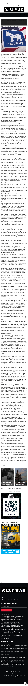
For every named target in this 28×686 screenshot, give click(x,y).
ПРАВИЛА (20, 671)
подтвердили (21, 379)
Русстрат (3, 465)
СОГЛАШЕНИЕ (13, 671)
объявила (19, 195)
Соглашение (13, 1)
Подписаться (6, 610)
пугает (12, 345)
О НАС (7, 671)
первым (20, 169)
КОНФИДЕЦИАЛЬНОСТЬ (14, 673)
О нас (7, 1)
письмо (20, 425)
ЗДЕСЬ (17, 677)
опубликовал (14, 231)
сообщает (3, 177)
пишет (19, 366)
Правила (20, 1)
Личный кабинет (20, 3)
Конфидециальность (9, 3)
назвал (8, 321)
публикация (7, 215)
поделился (7, 240)
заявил (6, 114)
